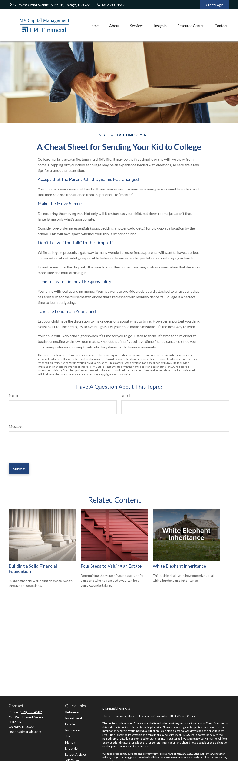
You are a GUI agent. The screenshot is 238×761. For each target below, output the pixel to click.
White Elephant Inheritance (179, 566)
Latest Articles (76, 754)
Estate (70, 724)
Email (125, 395)
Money (70, 742)
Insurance (72, 730)
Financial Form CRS (118, 708)
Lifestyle (71, 748)
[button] (93, 25)
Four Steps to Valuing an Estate (111, 566)
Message (16, 426)
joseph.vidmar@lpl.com (25, 732)
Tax (67, 736)
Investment (73, 718)
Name (13, 395)
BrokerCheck (186, 715)
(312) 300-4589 (113, 5)
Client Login (214, 5)
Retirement (73, 712)
